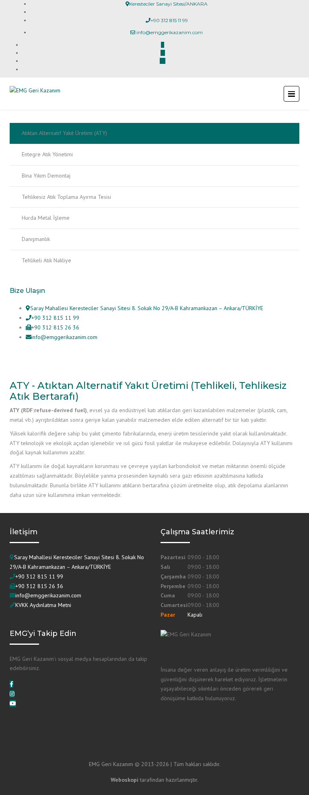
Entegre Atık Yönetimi (47, 154)
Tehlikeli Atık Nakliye (46, 260)
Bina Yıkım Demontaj (46, 175)
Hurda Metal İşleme (46, 217)
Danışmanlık (36, 239)
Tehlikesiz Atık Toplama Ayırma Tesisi (66, 196)
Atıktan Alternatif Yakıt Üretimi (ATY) (64, 133)
